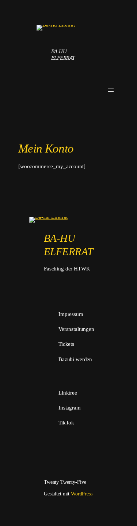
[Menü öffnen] (110, 90)
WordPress (81, 494)
